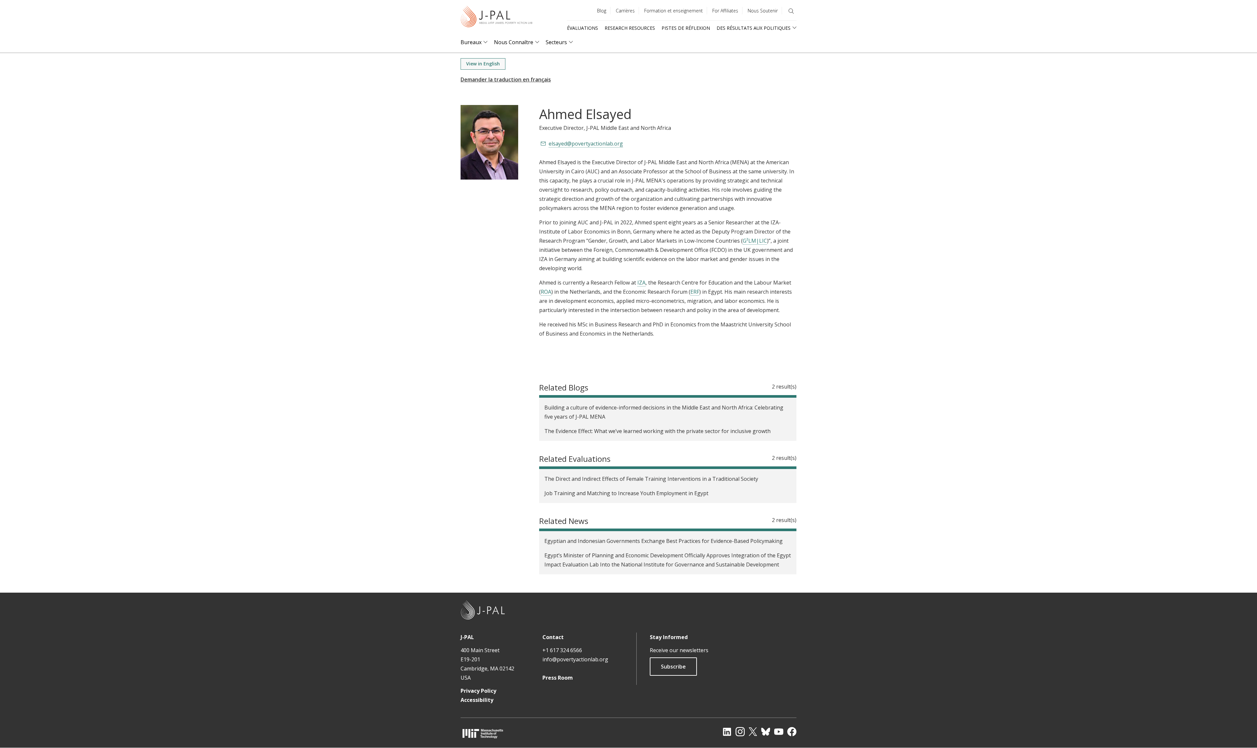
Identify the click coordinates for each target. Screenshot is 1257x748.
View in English (483, 64)
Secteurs (556, 42)
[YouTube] (778, 731)
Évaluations (582, 28)
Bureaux (471, 42)
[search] (791, 11)
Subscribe (673, 666)
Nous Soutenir (763, 11)
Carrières (625, 11)
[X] (753, 731)
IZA (641, 282)
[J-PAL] (497, 18)
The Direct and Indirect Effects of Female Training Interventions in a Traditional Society (651, 478)
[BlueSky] (765, 731)
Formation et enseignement (673, 11)
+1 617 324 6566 (562, 650)
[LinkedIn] (727, 731)
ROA (546, 291)
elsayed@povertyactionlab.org (586, 143)
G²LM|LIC (755, 240)
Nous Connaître (513, 42)
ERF (694, 291)
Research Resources (630, 28)
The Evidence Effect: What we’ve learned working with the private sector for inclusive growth (657, 431)
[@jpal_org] (740, 731)
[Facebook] (791, 731)
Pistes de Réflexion (686, 28)
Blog (601, 11)
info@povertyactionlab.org (575, 659)
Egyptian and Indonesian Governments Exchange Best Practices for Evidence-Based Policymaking (663, 541)
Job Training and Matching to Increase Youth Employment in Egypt (626, 493)
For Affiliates (725, 11)
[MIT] (483, 733)
